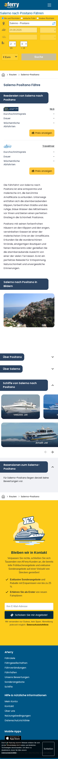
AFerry (9, 652)
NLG (52, 109)
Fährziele (10, 658)
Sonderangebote (15, 682)
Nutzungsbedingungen (18, 715)
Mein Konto (11, 701)
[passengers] (45, 452)
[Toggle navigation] (49, 5)
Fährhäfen (11, 672)
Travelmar (48, 146)
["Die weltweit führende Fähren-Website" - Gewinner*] (12, 5)
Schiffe (9, 686)
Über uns (10, 711)
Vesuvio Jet (21, 414)
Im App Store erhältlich (13, 738)
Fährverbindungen (15, 667)
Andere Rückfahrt (46, 18)
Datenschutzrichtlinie (37, 624)
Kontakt (9, 706)
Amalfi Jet (42, 442)
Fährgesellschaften (16, 663)
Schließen (48, 749)
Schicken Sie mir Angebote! (31, 614)
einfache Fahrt (29, 18)
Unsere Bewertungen (17, 677)
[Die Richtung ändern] (53, 23)
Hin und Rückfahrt (12, 18)
